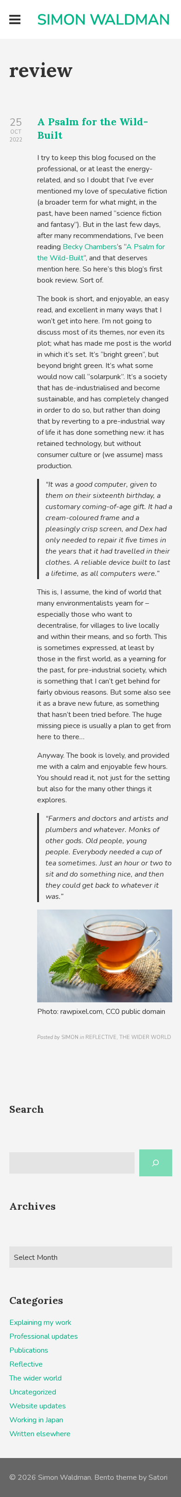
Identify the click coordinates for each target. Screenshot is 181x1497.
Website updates (37, 1406)
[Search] (155, 1162)
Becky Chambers (90, 247)
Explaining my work (40, 1322)
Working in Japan (36, 1420)
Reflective (26, 1364)
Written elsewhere (40, 1434)
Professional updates (43, 1336)
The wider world (35, 1378)
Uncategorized (32, 1392)
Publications (28, 1350)
